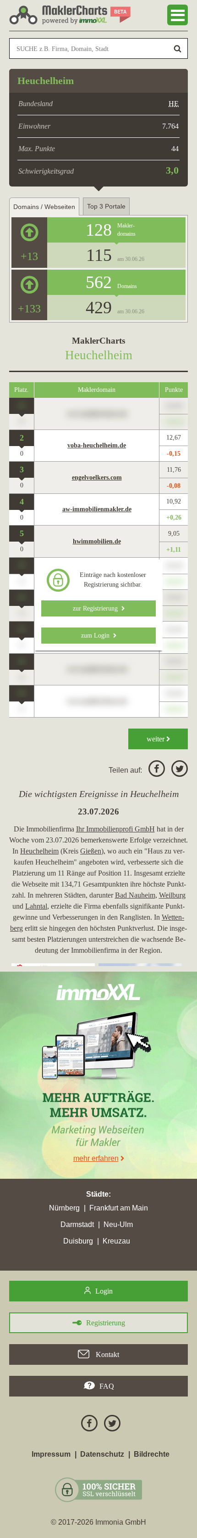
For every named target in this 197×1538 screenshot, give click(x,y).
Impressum (51, 1454)
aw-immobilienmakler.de (96, 509)
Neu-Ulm (118, 1224)
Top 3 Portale (106, 206)
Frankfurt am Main (118, 1208)
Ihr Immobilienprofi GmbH (115, 829)
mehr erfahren (96, 1158)
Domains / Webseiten (44, 206)
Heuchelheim (39, 851)
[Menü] (177, 15)
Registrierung (105, 1323)
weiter (156, 739)
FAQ (106, 1386)
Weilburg (172, 895)
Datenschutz (102, 1454)
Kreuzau (116, 1241)
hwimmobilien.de (97, 541)
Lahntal (36, 906)
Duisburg (78, 1241)
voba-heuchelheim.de (96, 445)
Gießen (90, 851)
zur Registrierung (97, 608)
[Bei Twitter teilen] (177, 770)
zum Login (97, 635)
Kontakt (106, 1354)
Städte (97, 1194)
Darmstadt (77, 1224)
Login (104, 1291)
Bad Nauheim (135, 895)
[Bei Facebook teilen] (154, 770)
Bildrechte (152, 1454)
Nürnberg (64, 1208)
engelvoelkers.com (97, 477)
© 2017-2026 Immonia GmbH (98, 1522)
